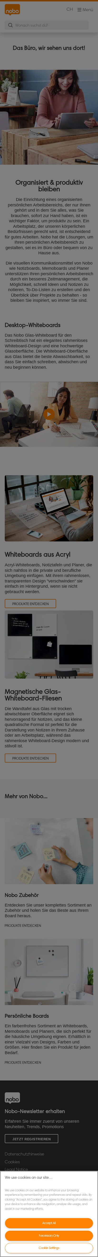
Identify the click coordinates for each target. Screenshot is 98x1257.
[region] (49, 1214)
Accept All (49, 1223)
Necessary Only (49, 1235)
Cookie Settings (49, 1248)
